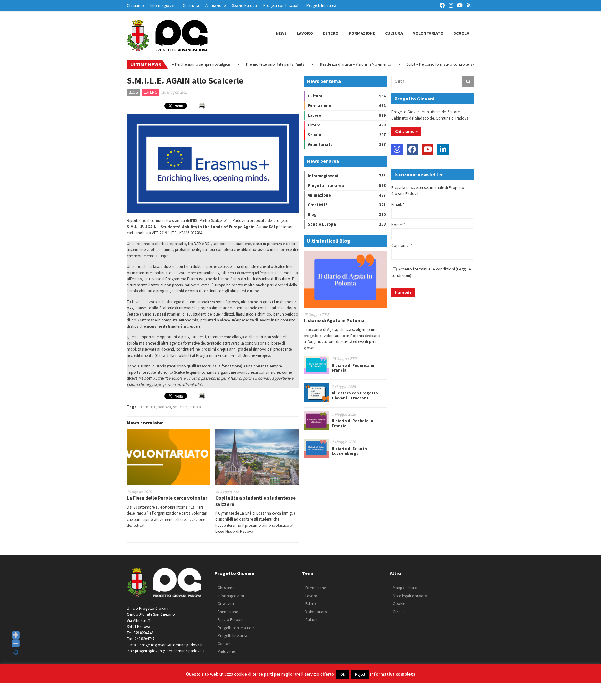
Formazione (362, 33)
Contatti (225, 643)
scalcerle (180, 406)
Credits (398, 611)
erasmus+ (147, 406)
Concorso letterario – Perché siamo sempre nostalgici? (171, 64)
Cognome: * (401, 245)
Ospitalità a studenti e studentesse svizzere (255, 501)
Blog (133, 92)
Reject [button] (360, 674)
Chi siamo (135, 5)
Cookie (399, 603)
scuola (195, 406)
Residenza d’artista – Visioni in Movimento (342, 64)
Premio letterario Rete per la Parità (262, 64)
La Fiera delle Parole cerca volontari (167, 498)
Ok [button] (342, 674)
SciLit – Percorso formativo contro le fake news (433, 64)
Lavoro (305, 33)
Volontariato (428, 33)
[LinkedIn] (443, 149)
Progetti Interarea (321, 5)
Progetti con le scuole (281, 5)
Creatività (191, 5)
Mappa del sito (405, 587)
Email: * (397, 204)
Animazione (215, 5)
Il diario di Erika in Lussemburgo (349, 451)
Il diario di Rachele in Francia (352, 423)
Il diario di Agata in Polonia (334, 320)
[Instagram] (397, 149)
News (281, 33)
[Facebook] (412, 149)
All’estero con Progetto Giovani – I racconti (355, 395)
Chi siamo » (406, 131)
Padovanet (227, 651)
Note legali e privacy (410, 595)
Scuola (461, 33)
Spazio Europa (244, 5)
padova (164, 406)
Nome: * (398, 225)
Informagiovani (163, 5)
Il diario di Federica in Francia (353, 368)
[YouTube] (427, 149)
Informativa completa (392, 674)
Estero (331, 33)
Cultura (394, 33)
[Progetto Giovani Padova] (167, 48)
